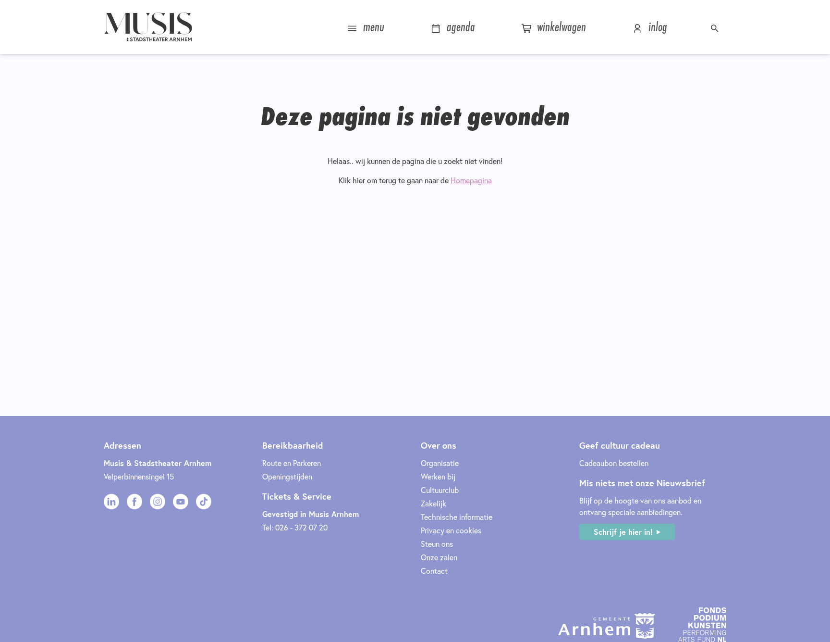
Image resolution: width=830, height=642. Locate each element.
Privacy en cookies (451, 530)
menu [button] (372, 26)
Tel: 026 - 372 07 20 (295, 527)
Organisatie (440, 463)
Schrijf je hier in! (623, 532)
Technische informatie (456, 517)
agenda (459, 26)
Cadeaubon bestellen (613, 463)
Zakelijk (433, 503)
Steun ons (437, 544)
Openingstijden (287, 476)
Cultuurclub (440, 490)
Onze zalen (439, 557)
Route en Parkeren (291, 463)
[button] (716, 27)
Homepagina (471, 180)
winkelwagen (560, 26)
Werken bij (438, 476)
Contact (434, 571)
